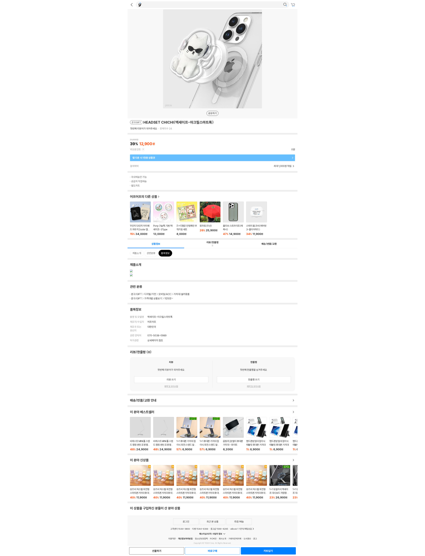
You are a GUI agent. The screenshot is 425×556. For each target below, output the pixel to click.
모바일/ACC (165, 294)
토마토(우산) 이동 (210, 219)
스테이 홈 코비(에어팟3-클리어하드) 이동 (256, 219)
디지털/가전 (150, 294)
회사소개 (222, 538)
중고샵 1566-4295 (219, 528)
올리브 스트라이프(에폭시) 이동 (233, 219)
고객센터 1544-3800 (180, 528)
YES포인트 (135, 149)
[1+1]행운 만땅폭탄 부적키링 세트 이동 (186, 219)
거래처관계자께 (234, 538)
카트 (293, 5)
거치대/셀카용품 (181, 294)
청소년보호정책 (201, 538)
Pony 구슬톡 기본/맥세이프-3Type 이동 (163, 219)
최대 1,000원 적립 (283, 166)
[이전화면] (132, 4)
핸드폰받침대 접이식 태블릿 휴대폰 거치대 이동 (256, 434)
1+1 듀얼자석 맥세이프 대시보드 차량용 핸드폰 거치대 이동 (279, 482)
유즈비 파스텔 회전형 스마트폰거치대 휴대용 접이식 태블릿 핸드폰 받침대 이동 (140, 482)
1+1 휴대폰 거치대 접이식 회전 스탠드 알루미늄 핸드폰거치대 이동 (186, 434)
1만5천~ (169, 298)
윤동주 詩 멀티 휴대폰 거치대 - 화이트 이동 (233, 434)
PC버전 (213, 538)
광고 (255, 538)
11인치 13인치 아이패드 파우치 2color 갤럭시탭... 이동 (140, 219)
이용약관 (172, 538)
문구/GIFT (136, 294)
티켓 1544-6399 (200, 528)
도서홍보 (247, 538)
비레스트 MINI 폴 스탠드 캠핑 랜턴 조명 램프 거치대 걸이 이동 (140, 434)
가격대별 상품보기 (153, 298)
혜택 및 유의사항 (171, 386)
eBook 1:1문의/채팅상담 (241, 528)
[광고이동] (285, 4)
